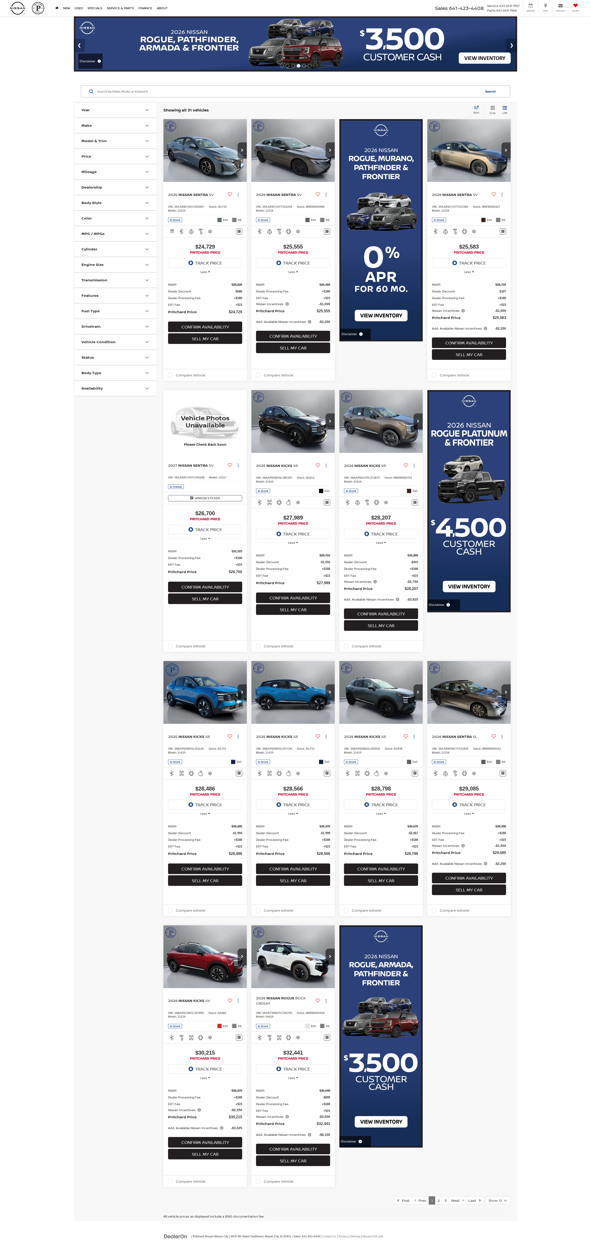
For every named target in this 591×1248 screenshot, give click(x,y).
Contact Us (329, 1236)
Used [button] (79, 8)
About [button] (162, 8)
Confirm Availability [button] (205, 327)
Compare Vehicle (190, 375)
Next (456, 1200)
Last (473, 1200)
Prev (421, 1200)
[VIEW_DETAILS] (205, 421)
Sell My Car (205, 338)
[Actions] (238, 194)
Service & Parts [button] (120, 8)
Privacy (343, 1236)
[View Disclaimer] (210, 231)
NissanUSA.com (372, 1236)
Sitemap (355, 1236)
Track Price (208, 263)
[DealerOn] (175, 1236)
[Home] (57, 8)
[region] (205, 298)
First (404, 1200)
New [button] (66, 8)
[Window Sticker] (239, 231)
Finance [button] (145, 8)
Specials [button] (94, 8)
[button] (242, 150)
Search (490, 91)
